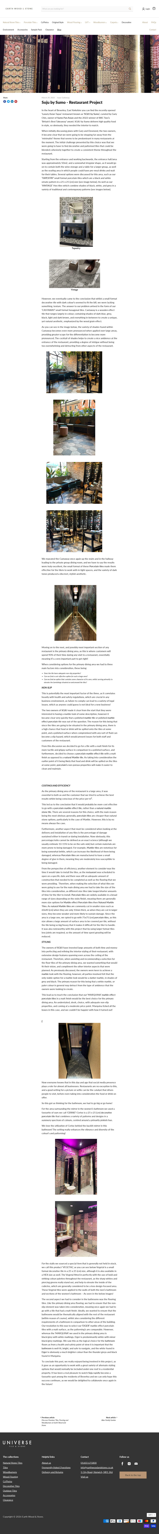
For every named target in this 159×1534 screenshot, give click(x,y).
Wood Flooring (74, 22)
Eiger (44, 1352)
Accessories (22, 29)
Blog (59, 29)
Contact (152, 29)
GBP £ (150, 1515)
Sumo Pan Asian (65, 117)
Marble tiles (93, 847)
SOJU (64, 710)
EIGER (86, 1325)
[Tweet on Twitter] (8, 101)
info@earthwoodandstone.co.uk (97, 1467)
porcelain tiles (83, 815)
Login (148, 9)
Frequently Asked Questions (56, 1467)
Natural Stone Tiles (11, 22)
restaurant (90, 872)
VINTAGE (47, 185)
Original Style (58, 22)
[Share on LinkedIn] (12, 101)
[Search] (130, 8)
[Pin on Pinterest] (15, 101)
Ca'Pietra (45, 22)
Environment (8, 29)
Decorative (126, 22)
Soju (90, 1372)
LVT (87, 22)
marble (45, 974)
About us (46, 1462)
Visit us (84, 1476)
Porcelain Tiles (30, 22)
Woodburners (99, 22)
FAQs (153, 22)
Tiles (5, 1467)
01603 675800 (89, 1462)
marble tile (89, 717)
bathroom (110, 1340)
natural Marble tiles (60, 906)
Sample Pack (36, 29)
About (145, 22)
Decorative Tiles (11, 1486)
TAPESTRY (47, 178)
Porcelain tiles (96, 566)
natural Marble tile (73, 757)
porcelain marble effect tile (90, 753)
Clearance (49, 29)
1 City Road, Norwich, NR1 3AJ (97, 1472)
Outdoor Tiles (10, 1490)
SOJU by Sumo (91, 113)
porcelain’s (62, 764)
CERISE (71, 1112)
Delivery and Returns (52, 1472)
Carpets (113, 22)
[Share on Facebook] (4, 101)
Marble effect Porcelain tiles (78, 902)
